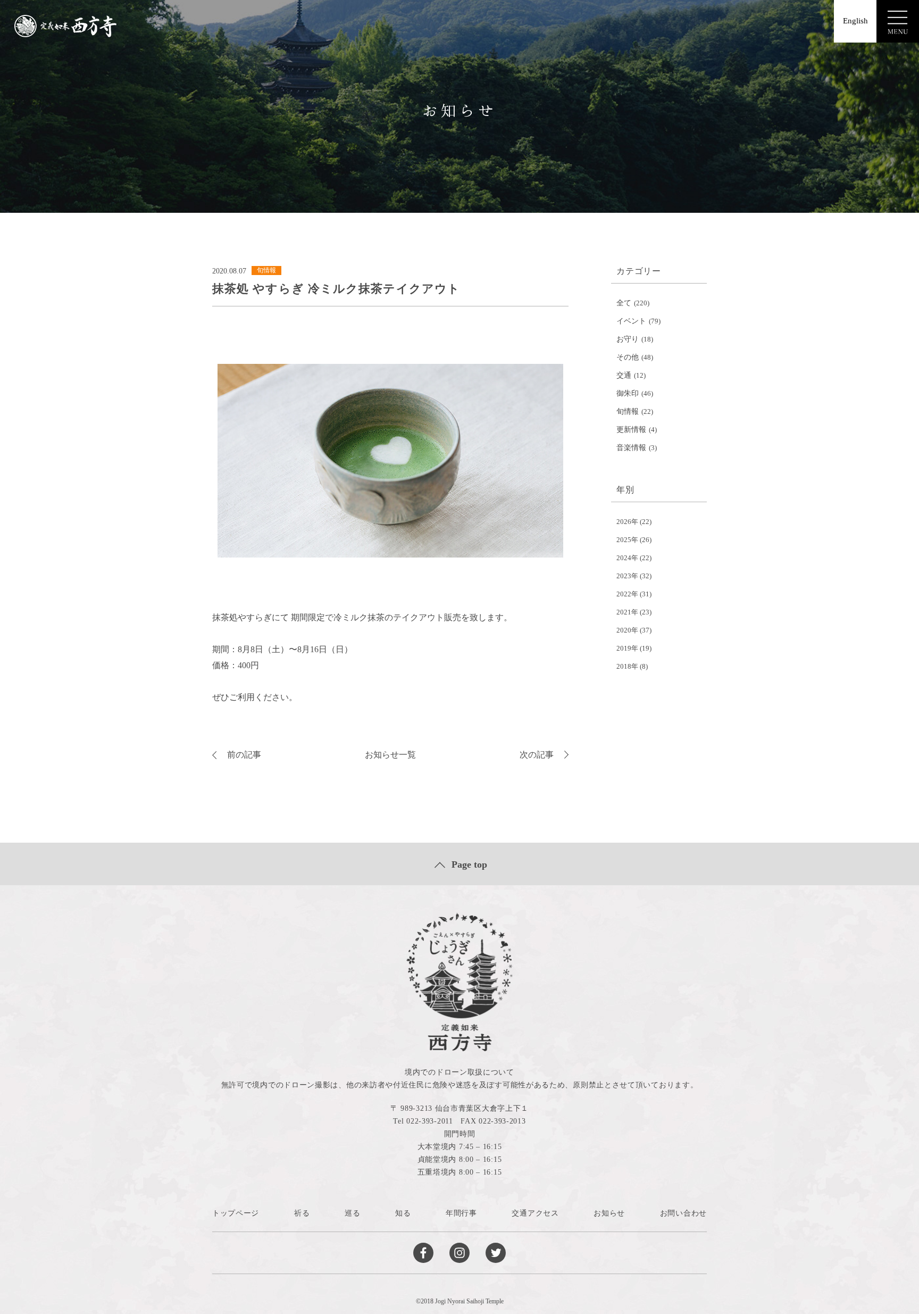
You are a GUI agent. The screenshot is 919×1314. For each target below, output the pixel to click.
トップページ (235, 1213)
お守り (627, 339)
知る (403, 1213)
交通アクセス (535, 1213)
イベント (631, 321)
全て (623, 303)
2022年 (627, 594)
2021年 (627, 612)
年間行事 (461, 1213)
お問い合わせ (683, 1213)
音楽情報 (631, 448)
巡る (352, 1213)
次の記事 (537, 754)
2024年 (627, 558)
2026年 (627, 522)
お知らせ (609, 1213)
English (855, 20)
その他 (627, 357)
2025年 (627, 540)
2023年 (627, 576)
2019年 (627, 648)
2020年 (627, 630)
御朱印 (627, 393)
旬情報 (627, 411)
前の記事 (244, 754)
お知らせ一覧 (390, 754)
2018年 (627, 666)
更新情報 (631, 430)
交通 (623, 375)
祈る (302, 1213)
